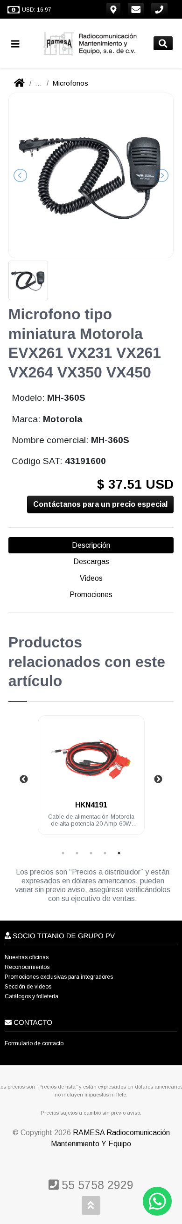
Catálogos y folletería (31, 996)
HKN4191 (91, 805)
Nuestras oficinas (27, 957)
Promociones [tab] (91, 595)
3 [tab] (91, 853)
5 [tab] (119, 853)
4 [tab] (105, 853)
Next (158, 779)
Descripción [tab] (91, 545)
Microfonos (70, 83)
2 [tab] (77, 853)
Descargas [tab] (91, 561)
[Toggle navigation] (19, 43)
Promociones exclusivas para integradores (59, 977)
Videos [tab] (91, 578)
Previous (23, 779)
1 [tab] (63, 853)
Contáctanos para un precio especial (100, 504)
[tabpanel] (91, 780)
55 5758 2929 (95, 1184)
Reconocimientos (27, 967)
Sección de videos (28, 986)
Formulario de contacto (34, 1043)
